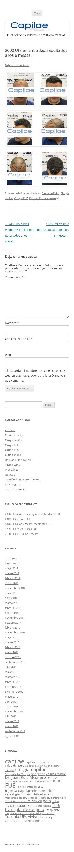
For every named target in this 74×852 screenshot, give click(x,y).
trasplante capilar (14, 813)
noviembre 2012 (15, 711)
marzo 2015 (12, 677)
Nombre (12, 323)
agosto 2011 (12, 736)
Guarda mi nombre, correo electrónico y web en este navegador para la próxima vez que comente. (35, 375)
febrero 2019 (12, 578)
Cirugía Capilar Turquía (17, 774)
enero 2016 (11, 652)
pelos (55, 801)
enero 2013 (11, 706)
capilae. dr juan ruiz (39, 762)
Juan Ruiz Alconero (39, 794)
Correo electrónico (19, 339)
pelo (47, 800)
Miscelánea (11, 469)
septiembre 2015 (15, 662)
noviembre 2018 (15, 588)
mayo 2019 (11, 568)
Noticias (10, 474)
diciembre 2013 (14, 691)
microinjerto (60, 797)
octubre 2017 (13, 622)
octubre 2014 (13, 687)
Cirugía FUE (21, 198)
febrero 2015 (12, 682)
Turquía (12, 816)
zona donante (16, 820)
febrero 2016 (12, 647)
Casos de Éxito (50, 193)
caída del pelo (14, 765)
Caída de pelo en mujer (37, 765)
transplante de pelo (24, 809)
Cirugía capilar (13, 440)
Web (8, 355)
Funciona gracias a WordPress (22, 844)
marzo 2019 (12, 573)
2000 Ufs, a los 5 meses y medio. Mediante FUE (33, 514)
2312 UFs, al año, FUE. (18, 519)
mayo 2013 (11, 696)
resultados (10, 806)
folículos (55, 781)
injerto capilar (13, 465)
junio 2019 (11, 563)
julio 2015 (10, 667)
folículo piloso (41, 781)
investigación (15, 794)
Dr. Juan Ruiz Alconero (42, 198)
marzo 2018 (12, 603)
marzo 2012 (12, 721)
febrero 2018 (12, 608)
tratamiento (32, 813)
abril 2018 (11, 598)
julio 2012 (10, 716)
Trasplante (52, 810)
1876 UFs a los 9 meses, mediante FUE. (28, 524)
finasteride (27, 781)
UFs (23, 816)
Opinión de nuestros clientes (22, 479)
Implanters (27, 786)
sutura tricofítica (39, 806)
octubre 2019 (13, 558)
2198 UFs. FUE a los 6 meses (21, 534)
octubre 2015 (13, 657)
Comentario (14, 277)
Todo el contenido (16, 489)
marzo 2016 (12, 642)
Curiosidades (13, 455)
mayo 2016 (11, 637)
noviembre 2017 (15, 617)
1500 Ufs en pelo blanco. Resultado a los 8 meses (53, 229)
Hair (18, 786)
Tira (56, 805)
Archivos (10, 430)
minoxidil (34, 801)
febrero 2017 (12, 627)
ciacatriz (55, 765)
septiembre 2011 (15, 731)
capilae (14, 761)
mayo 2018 (11, 593)
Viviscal (34, 816)
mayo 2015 (11, 672)
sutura (22, 805)
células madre (56, 774)
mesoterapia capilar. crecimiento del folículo (28, 797)
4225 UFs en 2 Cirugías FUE (21, 529)
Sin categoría (13, 484)
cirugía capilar (30, 769)
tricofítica (48, 813)
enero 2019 (11, 583)
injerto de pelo (41, 791)
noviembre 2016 (15, 632)
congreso (38, 773)
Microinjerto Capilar (16, 801)
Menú (37, 12)
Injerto (38, 786)
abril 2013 (11, 701)
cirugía (9, 770)
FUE (10, 785)
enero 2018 (11, 613)
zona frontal (36, 821)
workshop (47, 817)
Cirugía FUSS (12, 450)
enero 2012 (11, 726)
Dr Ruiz (52, 778)
